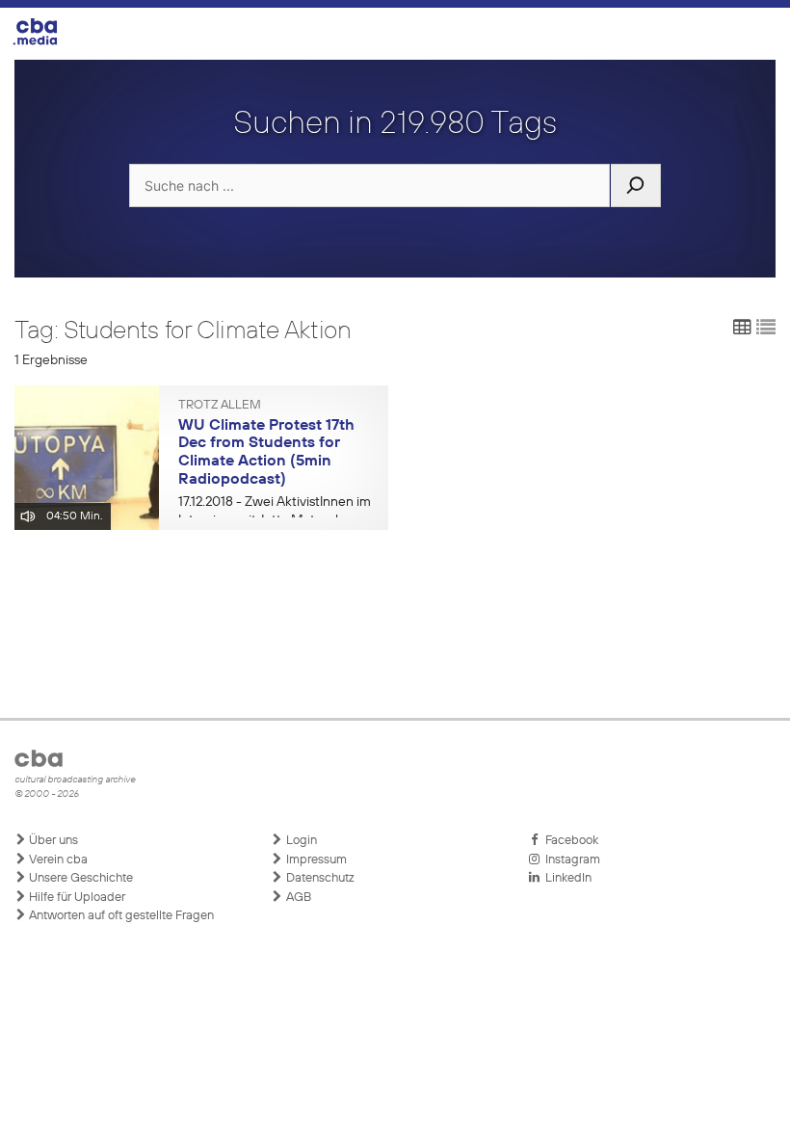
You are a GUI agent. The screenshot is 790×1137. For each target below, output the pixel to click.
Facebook (569, 840)
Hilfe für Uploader (75, 897)
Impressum (315, 860)
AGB (297, 897)
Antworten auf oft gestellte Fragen (120, 916)
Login (300, 840)
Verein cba (57, 860)
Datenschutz (319, 878)
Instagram (570, 860)
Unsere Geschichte (79, 878)
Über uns (52, 840)
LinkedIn (566, 878)
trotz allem (219, 405)
